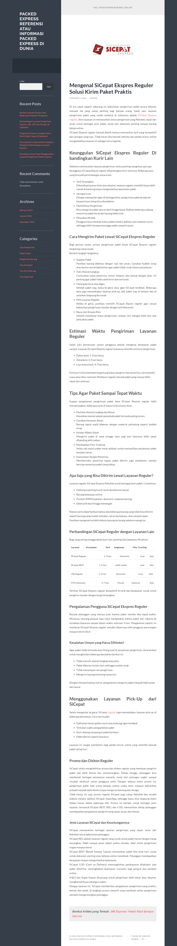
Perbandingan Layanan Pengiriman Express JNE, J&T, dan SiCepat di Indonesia (35, 124)
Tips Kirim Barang (28, 271)
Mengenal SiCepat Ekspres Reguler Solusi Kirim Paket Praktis (111, 88)
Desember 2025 (27, 222)
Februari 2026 (26, 210)
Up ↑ (143, 939)
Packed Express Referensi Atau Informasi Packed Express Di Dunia (32, 31)
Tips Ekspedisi (26, 265)
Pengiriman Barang (28, 259)
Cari (22, 81)
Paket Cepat (25, 253)
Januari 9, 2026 (78, 98)
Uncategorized (26, 276)
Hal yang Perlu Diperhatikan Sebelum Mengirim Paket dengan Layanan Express (37, 145)
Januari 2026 (26, 216)
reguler (112, 712)
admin (93, 98)
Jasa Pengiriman (27, 247)
